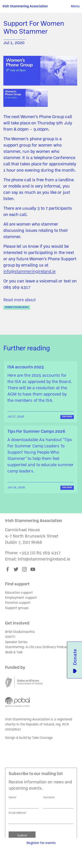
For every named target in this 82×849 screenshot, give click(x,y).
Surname (48, 797)
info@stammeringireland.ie (29, 272)
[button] (75, 6)
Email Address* (18, 813)
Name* (13, 797)
